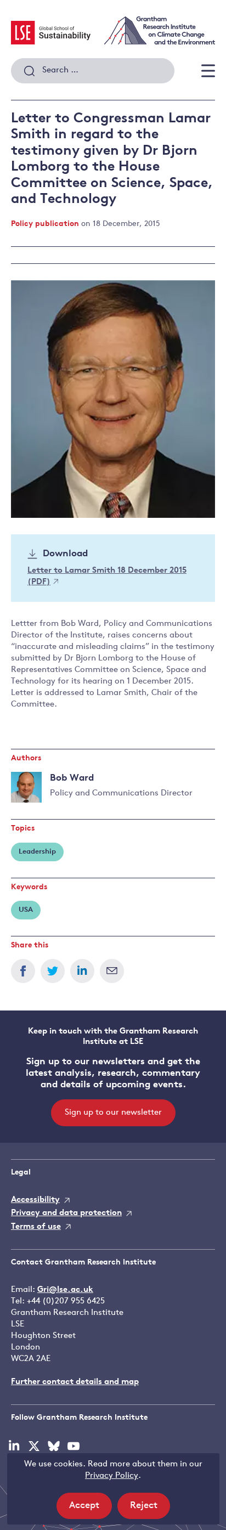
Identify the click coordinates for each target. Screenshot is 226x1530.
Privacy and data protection (66, 1213)
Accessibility (35, 1200)
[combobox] (92, 70)
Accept (90, 1509)
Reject (150, 1509)
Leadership (37, 851)
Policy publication (45, 224)
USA (26, 909)
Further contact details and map (75, 1382)
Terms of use (36, 1227)
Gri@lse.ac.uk (65, 1290)
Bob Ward (72, 778)
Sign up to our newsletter (113, 1113)
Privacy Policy (111, 1476)
